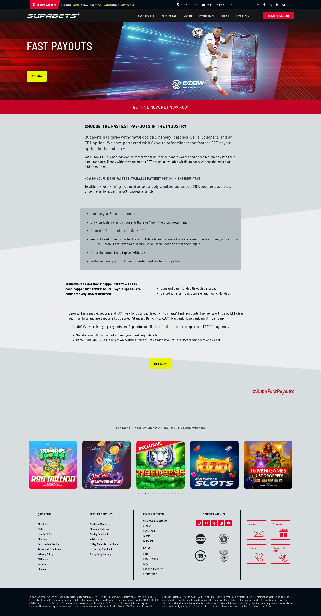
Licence (33, 600)
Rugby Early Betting (100, 554)
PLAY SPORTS (146, 15)
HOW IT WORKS (151, 559)
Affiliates (43, 559)
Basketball (149, 530)
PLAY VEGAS (169, 15)
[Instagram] (199, 523)
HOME (146, 554)
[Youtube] (228, 523)
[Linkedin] (221, 523)
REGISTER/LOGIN (278, 15)
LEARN (188, 15)
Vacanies (43, 564)
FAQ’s (40, 529)
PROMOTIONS (207, 15)
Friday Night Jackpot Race (104, 544)
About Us (43, 524)
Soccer (147, 525)
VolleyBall (148, 540)
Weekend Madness (100, 524)
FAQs (145, 564)
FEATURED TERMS (153, 514)
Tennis (146, 535)
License (42, 569)
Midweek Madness (99, 529)
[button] (138, 493)
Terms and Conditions (49, 549)
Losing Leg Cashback (101, 549)
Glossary (42, 539)
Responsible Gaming (48, 544)
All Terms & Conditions (155, 520)
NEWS (225, 15)
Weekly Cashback (99, 534)
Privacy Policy (45, 554)
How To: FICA (45, 534)
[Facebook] (206, 523)
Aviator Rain (96, 539)
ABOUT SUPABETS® (153, 569)
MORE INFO (242, 15)
